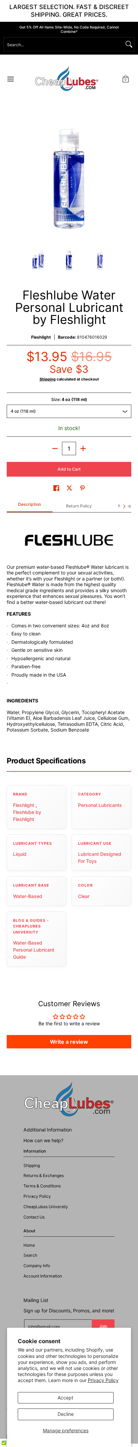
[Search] (129, 44)
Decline (66, 1414)
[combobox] (64, 44)
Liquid (19, 854)
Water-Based (27, 896)
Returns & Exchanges (43, 1175)
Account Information (42, 1276)
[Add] (83, 448)
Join (103, 1326)
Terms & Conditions (42, 1185)
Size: (69, 399)
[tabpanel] (69, 631)
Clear (83, 896)
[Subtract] (55, 448)
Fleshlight (41, 337)
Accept (65, 1397)
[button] (125, 79)
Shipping (48, 379)
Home (29, 1245)
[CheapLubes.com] (66, 79)
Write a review (69, 1041)
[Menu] (10, 79)
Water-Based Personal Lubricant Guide (33, 950)
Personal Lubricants (100, 805)
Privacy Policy (103, 1380)
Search (30, 1255)
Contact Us (34, 1217)
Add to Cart (69, 469)
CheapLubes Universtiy (45, 1206)
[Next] (126, 178)
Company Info (36, 1265)
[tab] (30, 506)
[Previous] (11, 178)
